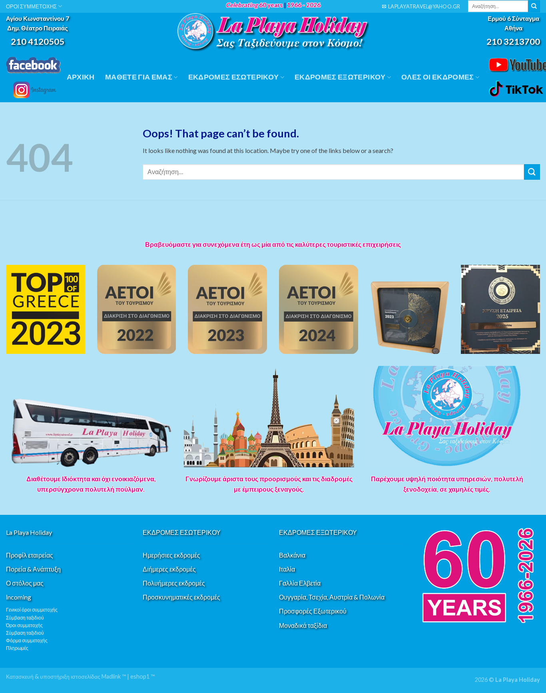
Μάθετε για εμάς (138, 77)
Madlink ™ (114, 676)
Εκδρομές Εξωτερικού (340, 77)
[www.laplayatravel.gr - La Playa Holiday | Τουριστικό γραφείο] (273, 33)
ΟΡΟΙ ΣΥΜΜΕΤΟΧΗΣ (31, 6)
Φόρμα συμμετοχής (27, 640)
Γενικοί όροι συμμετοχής (32, 610)
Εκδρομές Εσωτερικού (233, 77)
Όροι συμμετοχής (24, 625)
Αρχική (81, 77)
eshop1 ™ (142, 676)
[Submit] (534, 6)
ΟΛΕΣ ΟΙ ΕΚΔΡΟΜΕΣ (437, 77)
